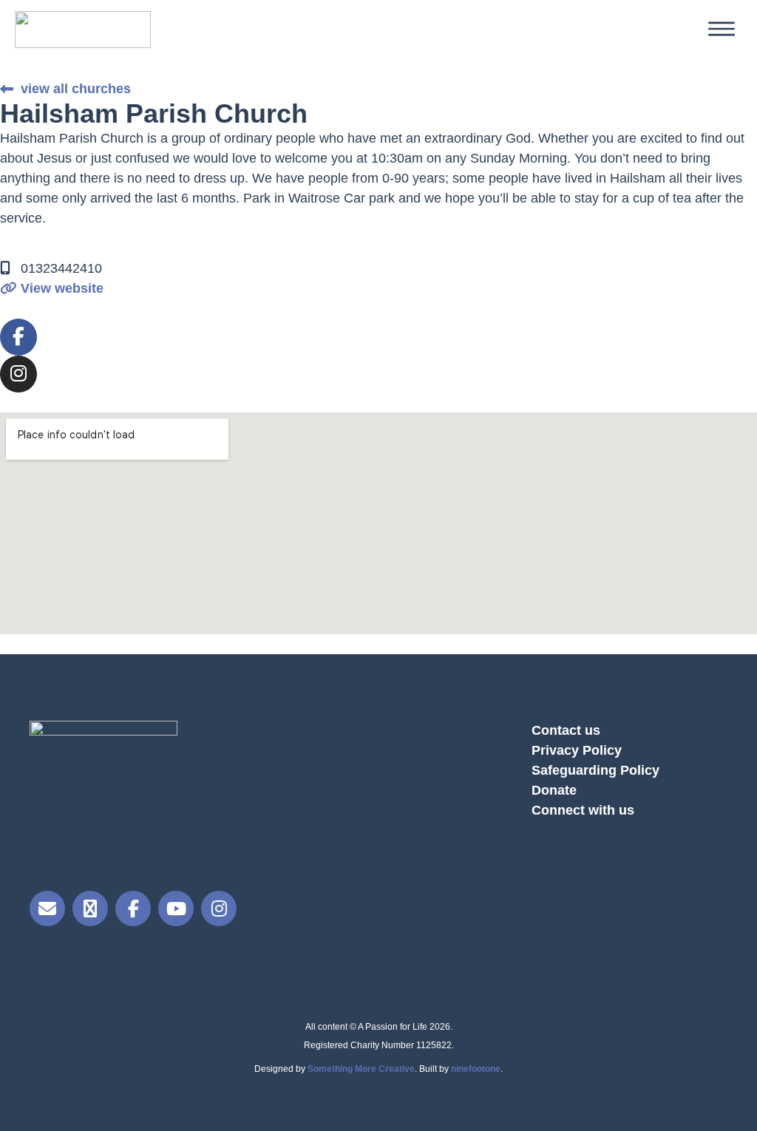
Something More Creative (361, 1069)
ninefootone (475, 1069)
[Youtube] (176, 908)
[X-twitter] (90, 908)
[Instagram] (18, 374)
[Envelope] (47, 908)
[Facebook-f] (18, 337)
